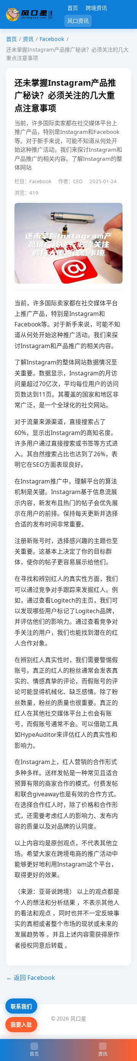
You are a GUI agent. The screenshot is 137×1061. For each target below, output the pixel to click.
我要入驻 (21, 1024)
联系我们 (21, 1006)
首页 (72, 7)
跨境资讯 (96, 7)
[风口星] (29, 14)
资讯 (28, 38)
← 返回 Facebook (30, 977)
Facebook (52, 38)
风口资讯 (78, 20)
